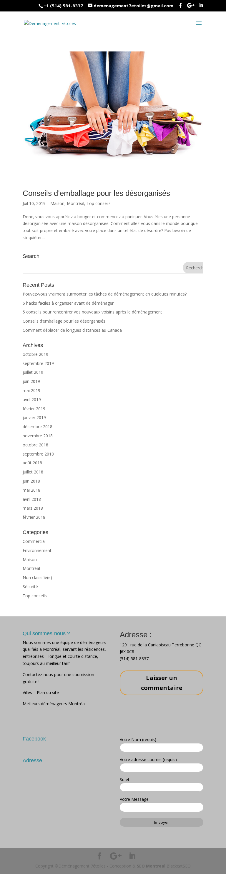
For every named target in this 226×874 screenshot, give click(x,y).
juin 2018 (31, 481)
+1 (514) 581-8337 (63, 6)
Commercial (34, 541)
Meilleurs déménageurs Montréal (54, 703)
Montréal (75, 203)
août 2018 (32, 463)
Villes (28, 692)
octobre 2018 (35, 445)
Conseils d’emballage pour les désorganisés (96, 193)
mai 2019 (31, 390)
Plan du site (48, 692)
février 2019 (34, 408)
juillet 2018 (33, 472)
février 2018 (34, 517)
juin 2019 (31, 381)
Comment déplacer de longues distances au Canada (72, 330)
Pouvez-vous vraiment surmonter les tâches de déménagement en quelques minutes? (105, 294)
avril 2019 (32, 399)
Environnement (37, 550)
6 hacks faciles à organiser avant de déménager (68, 303)
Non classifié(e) (37, 577)
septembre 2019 (38, 363)
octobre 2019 (35, 354)
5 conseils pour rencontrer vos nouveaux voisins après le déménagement (92, 312)
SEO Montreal (151, 866)
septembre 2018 (38, 454)
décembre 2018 (37, 426)
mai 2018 (31, 490)
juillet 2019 (33, 372)
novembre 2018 (38, 435)
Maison (57, 203)
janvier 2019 (34, 417)
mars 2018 (33, 508)
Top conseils (99, 203)
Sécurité (30, 586)
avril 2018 (32, 499)
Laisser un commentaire (161, 683)
